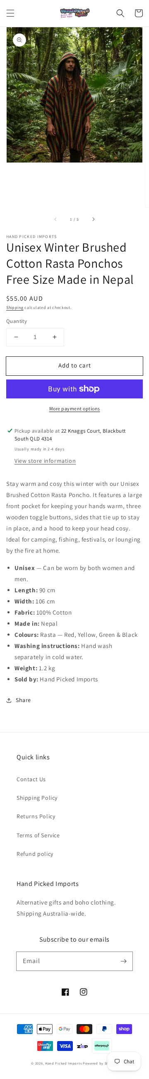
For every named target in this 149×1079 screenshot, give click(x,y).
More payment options (74, 408)
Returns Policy (36, 816)
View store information (45, 460)
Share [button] (23, 700)
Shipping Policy (37, 797)
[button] (10, 13)
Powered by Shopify (100, 1063)
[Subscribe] (123, 961)
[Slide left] (56, 219)
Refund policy (35, 854)
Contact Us (31, 779)
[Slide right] (93, 219)
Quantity (16, 321)
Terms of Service (38, 835)
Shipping (15, 307)
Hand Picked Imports (63, 1063)
